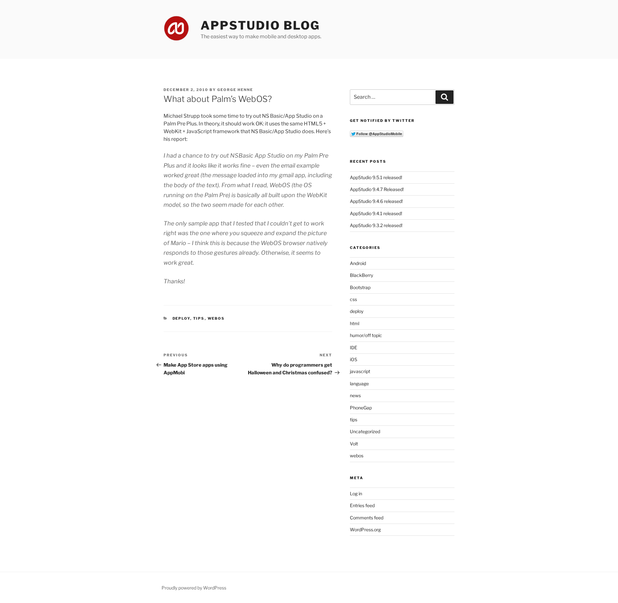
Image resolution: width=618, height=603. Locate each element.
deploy (181, 318)
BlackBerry (361, 275)
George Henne (235, 89)
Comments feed (366, 517)
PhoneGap (361, 407)
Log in (356, 493)
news (355, 395)
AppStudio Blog (260, 25)
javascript (360, 371)
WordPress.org (365, 529)
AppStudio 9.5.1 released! (376, 177)
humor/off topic (366, 335)
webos (216, 318)
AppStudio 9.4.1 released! (376, 213)
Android (358, 263)
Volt (354, 443)
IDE (353, 347)
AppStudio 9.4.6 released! (376, 201)
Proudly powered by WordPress (194, 587)
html (354, 323)
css (353, 299)
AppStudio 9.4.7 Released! (377, 189)
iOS (353, 359)
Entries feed (362, 505)
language (359, 383)
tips (199, 318)
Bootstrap (360, 287)
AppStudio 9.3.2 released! (376, 225)
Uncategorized (365, 431)
